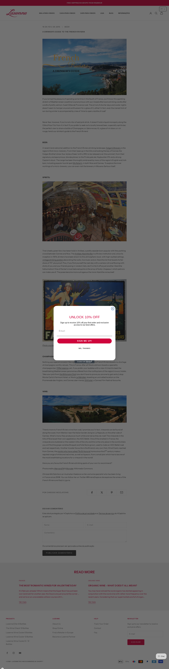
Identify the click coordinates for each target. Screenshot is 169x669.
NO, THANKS (84, 348)
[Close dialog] (112, 308)
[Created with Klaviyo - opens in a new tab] (84, 361)
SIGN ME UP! (84, 341)
